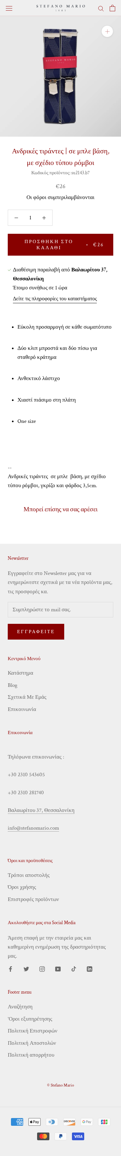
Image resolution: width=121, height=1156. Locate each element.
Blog (12, 685)
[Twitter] (26, 968)
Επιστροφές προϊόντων (33, 899)
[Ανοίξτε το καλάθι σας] (112, 8)
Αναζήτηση (20, 1006)
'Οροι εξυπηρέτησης (30, 1019)
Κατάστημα (20, 673)
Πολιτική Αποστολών (32, 1043)
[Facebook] (10, 968)
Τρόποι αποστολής (29, 875)
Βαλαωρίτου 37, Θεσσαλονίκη (41, 810)
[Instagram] (42, 968)
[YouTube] (58, 968)
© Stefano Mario (60, 1085)
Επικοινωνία (22, 709)
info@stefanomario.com (33, 828)
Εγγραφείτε (36, 632)
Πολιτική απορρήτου (31, 1055)
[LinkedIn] (89, 968)
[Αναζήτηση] (101, 8)
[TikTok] (73, 968)
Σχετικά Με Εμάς (27, 697)
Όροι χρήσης (22, 887)
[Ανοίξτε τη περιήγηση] (9, 8)
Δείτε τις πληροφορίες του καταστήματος (55, 299)
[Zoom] (107, 31)
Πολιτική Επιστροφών (32, 1030)
